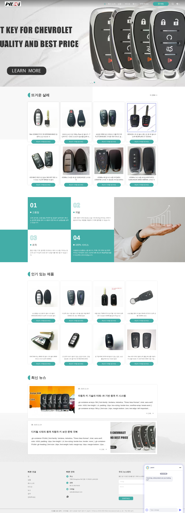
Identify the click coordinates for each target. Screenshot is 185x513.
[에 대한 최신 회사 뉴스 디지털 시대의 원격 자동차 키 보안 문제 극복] (133, 437)
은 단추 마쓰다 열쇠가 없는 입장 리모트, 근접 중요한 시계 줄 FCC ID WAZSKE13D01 (76, 358)
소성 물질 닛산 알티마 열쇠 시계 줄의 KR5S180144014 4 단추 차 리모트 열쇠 (43, 314)
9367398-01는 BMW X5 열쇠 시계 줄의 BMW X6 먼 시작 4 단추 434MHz (43, 358)
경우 (29, 494)
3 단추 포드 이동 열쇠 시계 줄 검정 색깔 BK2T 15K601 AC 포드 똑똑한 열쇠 (76, 314)
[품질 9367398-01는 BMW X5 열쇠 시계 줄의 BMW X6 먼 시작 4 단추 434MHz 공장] (43, 339)
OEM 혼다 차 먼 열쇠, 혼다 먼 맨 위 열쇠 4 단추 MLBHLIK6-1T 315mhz (141, 135)
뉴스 (29, 490)
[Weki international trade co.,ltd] (13, 3)
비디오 (127, 4)
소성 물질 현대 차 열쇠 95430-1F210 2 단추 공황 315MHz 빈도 (141, 314)
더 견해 (153, 95)
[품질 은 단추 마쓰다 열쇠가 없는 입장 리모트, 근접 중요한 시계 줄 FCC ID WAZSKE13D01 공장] (76, 339)
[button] (90, 82)
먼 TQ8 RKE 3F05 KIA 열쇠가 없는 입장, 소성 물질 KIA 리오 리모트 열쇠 (109, 358)
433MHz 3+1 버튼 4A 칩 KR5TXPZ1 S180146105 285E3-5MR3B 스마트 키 (141, 179)
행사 (134, 4)
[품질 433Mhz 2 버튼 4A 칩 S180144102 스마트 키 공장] (76, 160)
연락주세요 (144, 4)
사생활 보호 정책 (56, 511)
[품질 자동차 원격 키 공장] (92, 86)
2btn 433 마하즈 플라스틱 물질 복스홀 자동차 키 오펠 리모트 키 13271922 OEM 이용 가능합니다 (142, 358)
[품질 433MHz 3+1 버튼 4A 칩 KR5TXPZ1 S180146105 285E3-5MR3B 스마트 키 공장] (141, 160)
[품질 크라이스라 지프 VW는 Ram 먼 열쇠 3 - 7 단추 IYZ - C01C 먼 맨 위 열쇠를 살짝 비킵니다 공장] (76, 117)
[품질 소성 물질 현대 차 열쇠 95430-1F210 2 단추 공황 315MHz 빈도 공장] (141, 296)
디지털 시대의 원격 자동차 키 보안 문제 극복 (54, 431)
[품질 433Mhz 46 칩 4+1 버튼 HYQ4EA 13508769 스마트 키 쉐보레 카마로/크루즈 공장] (108, 160)
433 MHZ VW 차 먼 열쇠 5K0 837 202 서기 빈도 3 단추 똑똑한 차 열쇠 (43, 179)
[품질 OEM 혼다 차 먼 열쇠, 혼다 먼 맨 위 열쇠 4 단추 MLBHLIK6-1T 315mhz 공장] (141, 117)
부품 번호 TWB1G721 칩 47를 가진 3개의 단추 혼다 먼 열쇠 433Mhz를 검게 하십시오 (109, 314)
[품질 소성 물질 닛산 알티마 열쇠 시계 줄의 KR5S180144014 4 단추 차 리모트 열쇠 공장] (43, 296)
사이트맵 (65, 511)
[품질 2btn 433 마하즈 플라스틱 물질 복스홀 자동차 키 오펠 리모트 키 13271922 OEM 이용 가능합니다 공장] (141, 339)
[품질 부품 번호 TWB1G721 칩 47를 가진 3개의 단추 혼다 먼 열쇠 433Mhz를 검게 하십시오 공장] (108, 296)
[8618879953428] (67, 497)
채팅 (162, 4)
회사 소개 (111, 4)
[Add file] (146, 510)
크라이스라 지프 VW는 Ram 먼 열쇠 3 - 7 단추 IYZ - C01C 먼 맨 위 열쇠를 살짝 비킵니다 (76, 135)
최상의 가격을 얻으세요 (43, 141)
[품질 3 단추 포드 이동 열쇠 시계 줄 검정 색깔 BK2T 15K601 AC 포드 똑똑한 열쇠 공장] (76, 296)
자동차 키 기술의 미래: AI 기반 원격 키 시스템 (102, 395)
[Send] (180, 510)
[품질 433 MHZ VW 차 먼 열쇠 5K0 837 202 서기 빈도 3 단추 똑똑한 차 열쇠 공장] (43, 160)
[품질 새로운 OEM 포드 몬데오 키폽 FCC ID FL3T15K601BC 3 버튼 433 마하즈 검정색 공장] (108, 117)
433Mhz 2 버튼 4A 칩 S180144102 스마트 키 (76, 179)
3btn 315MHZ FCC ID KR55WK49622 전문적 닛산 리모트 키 (43, 135)
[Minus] (180, 467)
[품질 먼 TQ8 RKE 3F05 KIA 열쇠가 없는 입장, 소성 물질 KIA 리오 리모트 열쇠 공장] (108, 339)
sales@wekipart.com (76, 492)
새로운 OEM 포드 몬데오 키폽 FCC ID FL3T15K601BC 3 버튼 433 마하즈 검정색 (109, 135)
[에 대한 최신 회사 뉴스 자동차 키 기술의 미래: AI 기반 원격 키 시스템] (52, 401)
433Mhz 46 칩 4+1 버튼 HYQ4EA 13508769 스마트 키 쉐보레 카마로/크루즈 (108, 179)
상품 (119, 4)
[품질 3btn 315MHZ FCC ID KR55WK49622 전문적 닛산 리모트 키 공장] (43, 117)
